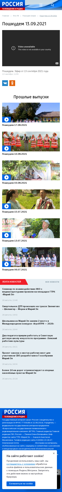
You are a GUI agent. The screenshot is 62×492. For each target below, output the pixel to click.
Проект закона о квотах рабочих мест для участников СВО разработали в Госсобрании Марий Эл (27, 356)
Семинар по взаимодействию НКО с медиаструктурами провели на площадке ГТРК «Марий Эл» (28, 292)
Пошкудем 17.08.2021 (14, 125)
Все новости (52, 282)
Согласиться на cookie (21, 484)
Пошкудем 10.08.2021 (14, 154)
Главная (5, 16)
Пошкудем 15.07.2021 (14, 212)
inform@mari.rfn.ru (27, 443)
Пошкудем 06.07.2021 (14, 270)
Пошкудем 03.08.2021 (14, 183)
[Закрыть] (54, 453)
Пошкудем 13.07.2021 (14, 241)
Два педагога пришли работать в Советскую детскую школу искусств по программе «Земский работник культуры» (29, 338)
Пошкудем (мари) (29, 16)
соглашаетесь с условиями (20, 464)
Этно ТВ (16, 16)
